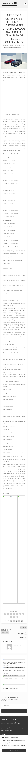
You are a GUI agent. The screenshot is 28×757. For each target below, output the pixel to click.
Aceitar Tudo (14, 750)
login (12, 699)
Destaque (13, 47)
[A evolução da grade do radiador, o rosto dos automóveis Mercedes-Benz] (14, 676)
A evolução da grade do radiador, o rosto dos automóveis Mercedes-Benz (13, 679)
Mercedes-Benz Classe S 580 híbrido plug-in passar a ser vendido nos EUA (14, 663)
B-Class (9, 47)
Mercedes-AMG (19, 47)
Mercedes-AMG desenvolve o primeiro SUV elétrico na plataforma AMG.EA (13, 687)
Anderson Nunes (13, 45)
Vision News (10, 49)
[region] (14, 746)
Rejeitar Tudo (14, 754)
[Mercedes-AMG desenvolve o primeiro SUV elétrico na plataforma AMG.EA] (14, 684)
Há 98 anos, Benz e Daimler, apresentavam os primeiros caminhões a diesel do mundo (13, 671)
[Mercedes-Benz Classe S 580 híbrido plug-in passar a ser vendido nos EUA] (14, 659)
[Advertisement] (14, 99)
